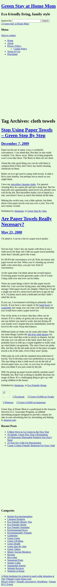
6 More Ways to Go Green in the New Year (28, 432)
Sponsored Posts (15, 560)
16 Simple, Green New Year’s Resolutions (27, 434)
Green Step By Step (37, 211)
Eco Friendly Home (36, 385)
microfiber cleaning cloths (23, 184)
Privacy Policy (14, 46)
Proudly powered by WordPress (32, 581)
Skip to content (8, 35)
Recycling (12, 557)
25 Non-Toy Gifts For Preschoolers (24, 443)
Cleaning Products (16, 519)
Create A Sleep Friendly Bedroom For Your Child (31, 445)
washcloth (6, 307)
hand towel (44, 305)
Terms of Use (13, 51)
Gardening (12, 535)
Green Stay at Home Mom (28, 6)
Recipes (11, 554)
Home (10, 40)
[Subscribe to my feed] (6, 396)
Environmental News (17, 530)
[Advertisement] (28, 86)
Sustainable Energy (16, 565)
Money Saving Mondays (19, 552)
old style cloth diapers (38, 334)
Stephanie (19, 211)
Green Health (13, 543)
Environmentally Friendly (19, 533)
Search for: (6, 20)
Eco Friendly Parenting (18, 527)
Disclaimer (12, 54)
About (10, 43)
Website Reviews (15, 568)
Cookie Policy (20, 48)
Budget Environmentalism (19, 516)
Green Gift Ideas (15, 541)
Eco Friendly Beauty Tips (19, 522)
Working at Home (15, 571)
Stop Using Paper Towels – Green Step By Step (26, 132)
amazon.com (10, 420)
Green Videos (14, 549)
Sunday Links (14, 563)
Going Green (13, 538)
